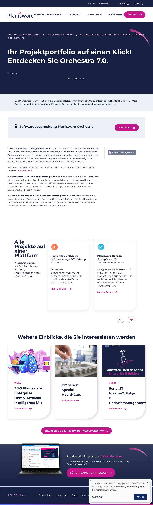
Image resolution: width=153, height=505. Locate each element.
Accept (140, 496)
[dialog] (120, 491)
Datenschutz (45, 495)
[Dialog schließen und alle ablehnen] (148, 482)
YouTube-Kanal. (25, 170)
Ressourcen (93, 14)
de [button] (89, 3)
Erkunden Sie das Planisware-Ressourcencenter (74, 430)
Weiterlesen (20, 408)
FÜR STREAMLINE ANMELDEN (88, 472)
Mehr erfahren (59, 289)
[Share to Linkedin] (16, 73)
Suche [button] (136, 3)
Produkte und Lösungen (47, 14)
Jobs (74, 495)
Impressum (62, 495)
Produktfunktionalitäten (24, 34)
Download (124, 127)
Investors (103, 3)
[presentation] (120, 319)
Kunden (73, 14)
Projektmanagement (60, 34)
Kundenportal (88, 495)
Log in (122, 3)
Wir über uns (115, 14)
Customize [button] (98, 496)
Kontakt (132, 14)
